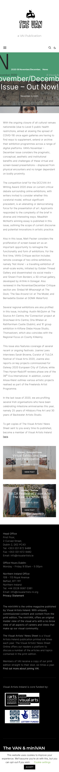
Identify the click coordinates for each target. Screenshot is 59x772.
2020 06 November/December (25, 69)
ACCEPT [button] (29, 767)
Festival (34, 490)
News (45, 69)
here (5, 436)
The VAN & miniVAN (24, 748)
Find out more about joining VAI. (21, 668)
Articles (21, 452)
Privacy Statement (13, 595)
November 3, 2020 (29, 96)
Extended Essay (34, 452)
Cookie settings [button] (42, 762)
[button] (55, 48)
